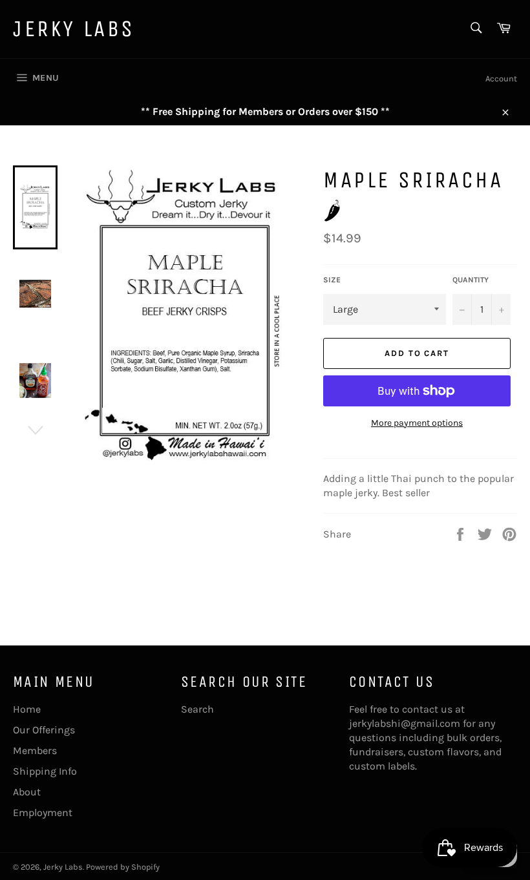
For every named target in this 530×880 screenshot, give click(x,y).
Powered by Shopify (123, 867)
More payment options (417, 422)
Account (501, 78)
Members (35, 750)
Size (332, 279)
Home (27, 709)
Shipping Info (45, 771)
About (27, 792)
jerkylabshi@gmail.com (404, 723)
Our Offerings (44, 730)
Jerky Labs (74, 29)
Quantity (470, 279)
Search (197, 709)
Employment (42, 812)
